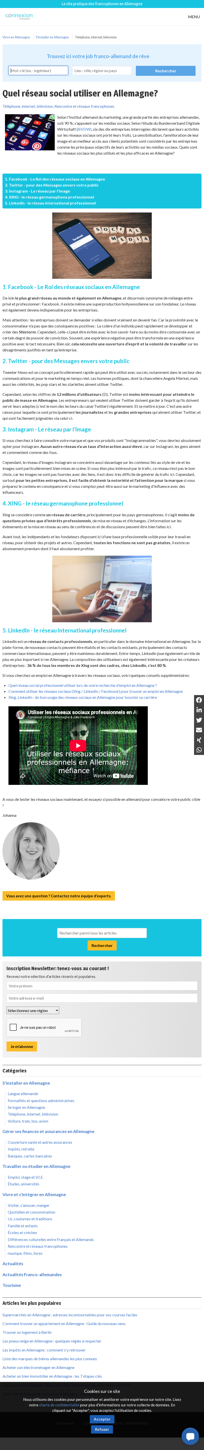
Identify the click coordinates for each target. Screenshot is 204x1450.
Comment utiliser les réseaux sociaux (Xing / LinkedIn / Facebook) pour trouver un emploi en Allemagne (95, 691)
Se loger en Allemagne (26, 1107)
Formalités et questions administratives (41, 1100)
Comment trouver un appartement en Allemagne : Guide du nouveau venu (63, 1323)
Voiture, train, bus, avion (28, 1121)
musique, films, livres (25, 1253)
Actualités (12, 1263)
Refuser (102, 1429)
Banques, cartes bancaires (30, 1155)
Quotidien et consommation (31, 1212)
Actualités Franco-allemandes (32, 1274)
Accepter (102, 1419)
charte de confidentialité (59, 1405)
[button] (190, 1436)
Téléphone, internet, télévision (96, 37)
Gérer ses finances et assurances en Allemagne (48, 1131)
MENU (194, 16)
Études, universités (23, 1183)
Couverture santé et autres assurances (40, 1142)
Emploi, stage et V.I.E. (26, 1177)
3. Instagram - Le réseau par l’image (37, 191)
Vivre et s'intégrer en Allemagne (34, 1194)
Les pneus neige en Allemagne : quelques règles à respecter (51, 1341)
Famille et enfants (23, 1225)
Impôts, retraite (21, 1148)
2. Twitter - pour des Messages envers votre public (52, 185)
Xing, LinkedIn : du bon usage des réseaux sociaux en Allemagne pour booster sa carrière (82, 697)
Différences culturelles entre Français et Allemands (51, 1239)
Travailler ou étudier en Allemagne (36, 1166)
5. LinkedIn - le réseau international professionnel (50, 203)
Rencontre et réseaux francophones (84, 106)
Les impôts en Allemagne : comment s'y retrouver (44, 1349)
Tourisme (11, 1285)
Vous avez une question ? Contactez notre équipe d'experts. (58, 896)
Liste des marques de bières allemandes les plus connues (49, 1358)
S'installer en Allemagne (52, 37)
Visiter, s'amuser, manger (29, 1205)
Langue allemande (23, 1093)
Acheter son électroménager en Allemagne (38, 1367)
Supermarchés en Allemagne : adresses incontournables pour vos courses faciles (69, 1314)
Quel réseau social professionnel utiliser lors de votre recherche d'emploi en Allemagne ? (82, 685)
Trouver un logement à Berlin (26, 1332)
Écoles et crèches (22, 1232)
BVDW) (85, 129)
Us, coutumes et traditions (30, 1218)
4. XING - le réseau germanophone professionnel (49, 197)
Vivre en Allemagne (16, 37)
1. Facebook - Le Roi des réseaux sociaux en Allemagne (55, 179)
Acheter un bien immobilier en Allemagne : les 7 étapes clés (52, 1376)
